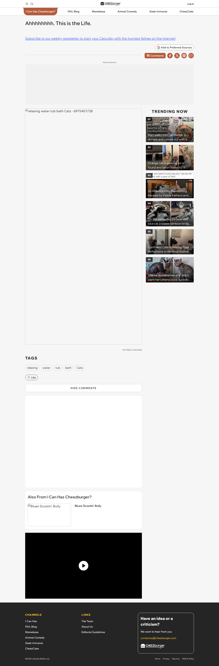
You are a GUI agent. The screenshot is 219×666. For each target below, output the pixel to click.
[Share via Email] (191, 55)
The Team (87, 621)
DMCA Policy (188, 658)
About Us (87, 626)
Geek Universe (34, 643)
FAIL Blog (31, 626)
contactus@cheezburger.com (158, 638)
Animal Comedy (35, 637)
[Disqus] (83, 443)
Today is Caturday (133, 350)
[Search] (32, 4)
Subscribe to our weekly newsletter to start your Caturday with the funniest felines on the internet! (100, 38)
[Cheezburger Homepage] (110, 4)
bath (68, 368)
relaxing (32, 368)
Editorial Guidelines (93, 632)
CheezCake (32, 648)
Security (176, 658)
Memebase (31, 632)
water (46, 368)
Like (33, 377)
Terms (157, 658)
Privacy (166, 658)
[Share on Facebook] (170, 55)
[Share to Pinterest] (184, 55)
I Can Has (31, 621)
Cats (80, 368)
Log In (190, 3)
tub (57, 368)
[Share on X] (177, 55)
